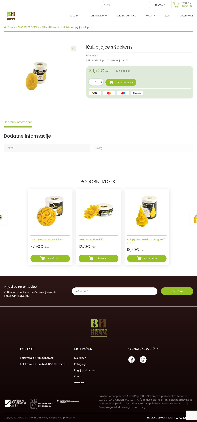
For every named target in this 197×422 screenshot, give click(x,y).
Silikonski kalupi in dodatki (55, 27)
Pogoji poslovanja (84, 370)
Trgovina (73, 15)
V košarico (53, 258)
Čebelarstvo (97, 15)
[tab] (18, 122)
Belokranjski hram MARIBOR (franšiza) (43, 364)
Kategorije (80, 364)
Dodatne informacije (18, 122)
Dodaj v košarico (124, 82)
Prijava (159, 5)
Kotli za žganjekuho (126, 15)
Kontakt (79, 376)
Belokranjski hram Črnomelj (36, 358)
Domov (11, 27)
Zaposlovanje (186, 15)
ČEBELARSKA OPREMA (28, 27)
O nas (149, 15)
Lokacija (79, 382)
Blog (167, 15)
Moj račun (80, 358)
